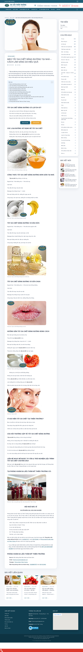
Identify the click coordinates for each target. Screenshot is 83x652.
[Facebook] (77, 1)
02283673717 (25, 539)
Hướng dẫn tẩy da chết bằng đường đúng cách (20, 92)
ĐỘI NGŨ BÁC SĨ (13, 99)
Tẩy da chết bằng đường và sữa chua (18, 90)
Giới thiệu (15, 9)
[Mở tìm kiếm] (77, 9)
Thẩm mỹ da (34, 9)
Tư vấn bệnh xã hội (44, 9)
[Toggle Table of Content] (51, 82)
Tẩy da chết (11, 56)
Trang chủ (8, 9)
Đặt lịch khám (7, 628)
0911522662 (35, 539)
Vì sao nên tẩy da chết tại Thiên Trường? (18, 93)
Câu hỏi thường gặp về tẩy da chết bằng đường (20, 95)
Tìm (61, 28)
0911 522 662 (74, 5)
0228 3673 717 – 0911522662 (40, 618)
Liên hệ (58, 9)
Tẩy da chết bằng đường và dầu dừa (18, 88)
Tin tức (53, 9)
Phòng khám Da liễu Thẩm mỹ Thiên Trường (20, 101)
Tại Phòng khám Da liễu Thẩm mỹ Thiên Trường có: (21, 98)
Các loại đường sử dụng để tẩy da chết (18, 85)
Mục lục (11, 82)
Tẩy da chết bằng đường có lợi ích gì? (17, 84)
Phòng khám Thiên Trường (21, 562)
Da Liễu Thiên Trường (38, 624)
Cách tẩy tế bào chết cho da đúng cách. (12, 590)
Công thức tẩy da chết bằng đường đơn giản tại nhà (21, 87)
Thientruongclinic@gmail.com (20, 559)
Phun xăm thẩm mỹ (9, 621)
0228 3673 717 (66, 5)
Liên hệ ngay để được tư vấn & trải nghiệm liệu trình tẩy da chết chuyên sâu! (27, 96)
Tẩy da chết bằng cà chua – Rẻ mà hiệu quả (29, 590)
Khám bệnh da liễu (24, 9)
